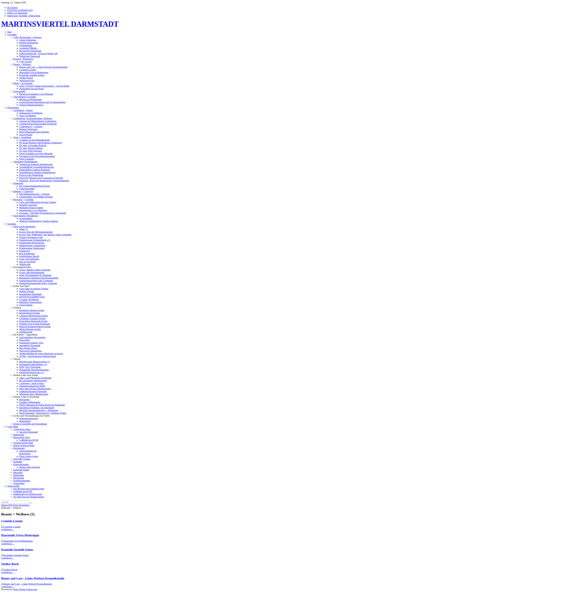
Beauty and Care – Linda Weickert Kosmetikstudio (32, 578)
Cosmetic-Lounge (12, 520)
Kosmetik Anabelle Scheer (17, 549)
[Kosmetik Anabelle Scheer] (15, 555)
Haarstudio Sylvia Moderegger (20, 535)
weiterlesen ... (7, 529)
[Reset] (31, 502)
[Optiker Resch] (9, 569)
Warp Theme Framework (25, 589)
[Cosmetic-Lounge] (11, 526)
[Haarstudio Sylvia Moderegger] (17, 541)
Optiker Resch (10, 563)
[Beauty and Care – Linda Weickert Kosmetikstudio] (26, 584)
